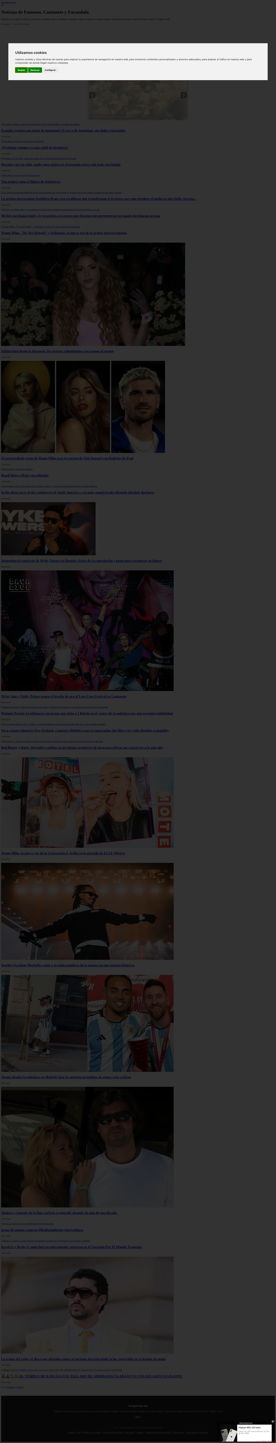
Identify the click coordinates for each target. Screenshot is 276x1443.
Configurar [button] (50, 70)
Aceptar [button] (21, 70)
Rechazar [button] (35, 70)
